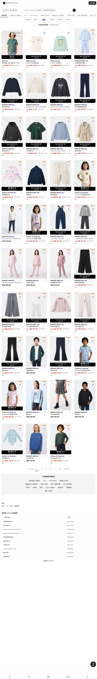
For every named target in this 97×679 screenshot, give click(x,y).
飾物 (11, 506)
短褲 (41, 487)
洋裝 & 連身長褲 (55, 484)
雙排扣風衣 (6, 552)
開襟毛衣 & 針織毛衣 (31, 484)
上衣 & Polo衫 (53, 480)
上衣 (44, 480)
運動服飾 (17, 506)
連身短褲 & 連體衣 (34, 480)
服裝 (3, 506)
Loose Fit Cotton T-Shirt (9, 549)
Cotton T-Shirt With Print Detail (11, 533)
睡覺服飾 (69, 487)
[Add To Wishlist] (21, 61)
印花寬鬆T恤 (6, 545)
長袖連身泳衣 (6, 556)
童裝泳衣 (60, 487)
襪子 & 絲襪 (48, 491)
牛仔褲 (28, 487)
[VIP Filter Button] (44, 19)
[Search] (74, 10)
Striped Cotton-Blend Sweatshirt (11, 529)
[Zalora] (10, 10)
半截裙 (35, 487)
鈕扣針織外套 (6, 525)
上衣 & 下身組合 (50, 487)
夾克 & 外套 (44, 484)
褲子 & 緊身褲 (67, 484)
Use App (92, 3)
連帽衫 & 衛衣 (64, 480)
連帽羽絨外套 (6, 541)
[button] (48, 3)
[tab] (4, 15)
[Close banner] (2, 3)
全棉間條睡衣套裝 (7, 521)
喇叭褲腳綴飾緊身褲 (8, 537)
